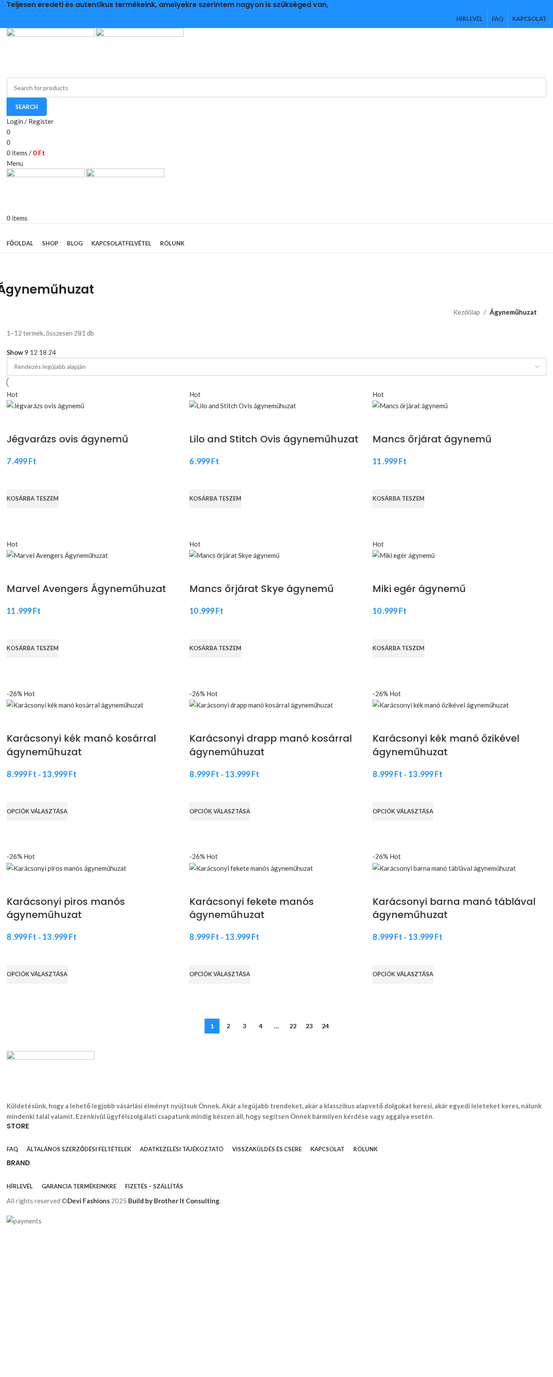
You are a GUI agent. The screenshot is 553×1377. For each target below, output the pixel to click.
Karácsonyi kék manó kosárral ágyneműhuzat (81, 745)
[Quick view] (17, 519)
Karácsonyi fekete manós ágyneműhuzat (251, 908)
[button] (33, 499)
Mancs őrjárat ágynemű (431, 439)
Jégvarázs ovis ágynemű (67, 439)
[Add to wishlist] (17, 479)
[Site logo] (51, 52)
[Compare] (17, 422)
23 (309, 1026)
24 (325, 1026)
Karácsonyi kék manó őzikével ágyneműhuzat (445, 745)
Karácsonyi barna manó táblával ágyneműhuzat (454, 908)
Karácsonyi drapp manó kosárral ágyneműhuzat (270, 745)
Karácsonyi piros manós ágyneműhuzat (66, 908)
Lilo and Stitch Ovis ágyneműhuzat (273, 439)
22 (292, 1026)
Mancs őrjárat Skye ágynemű (261, 589)
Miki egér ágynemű (419, 589)
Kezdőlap (466, 312)
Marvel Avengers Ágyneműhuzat (86, 589)
